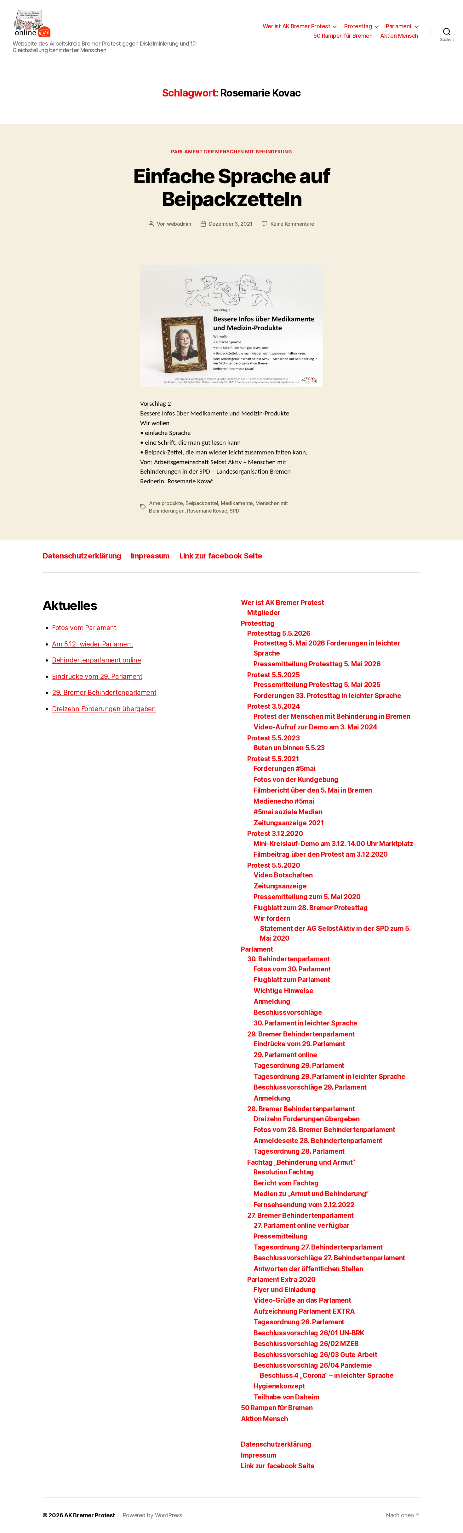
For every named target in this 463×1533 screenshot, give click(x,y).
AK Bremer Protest (89, 1515)
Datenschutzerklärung (82, 555)
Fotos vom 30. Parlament (292, 969)
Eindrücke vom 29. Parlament (97, 676)
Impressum (150, 555)
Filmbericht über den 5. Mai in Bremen (313, 790)
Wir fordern (272, 918)
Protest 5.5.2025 (273, 675)
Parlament (399, 26)
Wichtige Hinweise (283, 991)
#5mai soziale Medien (288, 812)
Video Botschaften (283, 875)
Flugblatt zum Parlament (292, 980)
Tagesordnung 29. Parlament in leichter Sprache (329, 1076)
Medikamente (237, 503)
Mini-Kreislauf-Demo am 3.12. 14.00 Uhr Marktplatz (333, 844)
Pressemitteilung (281, 1236)
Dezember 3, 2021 (231, 224)
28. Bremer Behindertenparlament (301, 1109)
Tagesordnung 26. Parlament (299, 1322)
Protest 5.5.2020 (273, 865)
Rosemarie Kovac (207, 511)
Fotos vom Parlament (84, 628)
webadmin (179, 224)
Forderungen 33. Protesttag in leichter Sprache (327, 696)
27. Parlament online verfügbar (302, 1225)
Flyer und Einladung (285, 1290)
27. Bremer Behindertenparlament (300, 1215)
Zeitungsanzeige (280, 886)
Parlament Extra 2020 (281, 1279)
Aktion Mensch (399, 35)
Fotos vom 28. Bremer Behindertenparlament (324, 1130)
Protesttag (358, 26)
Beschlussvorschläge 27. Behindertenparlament (329, 1258)
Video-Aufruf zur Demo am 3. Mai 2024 (315, 727)
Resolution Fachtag (284, 1172)
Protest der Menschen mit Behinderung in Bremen (332, 716)
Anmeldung (272, 1001)
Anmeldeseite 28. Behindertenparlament (318, 1141)
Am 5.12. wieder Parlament (92, 644)
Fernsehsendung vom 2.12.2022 (304, 1205)
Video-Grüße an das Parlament (302, 1300)
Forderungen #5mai (284, 768)
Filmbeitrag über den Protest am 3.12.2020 (321, 854)
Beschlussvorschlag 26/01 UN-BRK (309, 1333)
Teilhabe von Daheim (286, 1397)
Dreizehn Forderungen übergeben (104, 709)
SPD (234, 511)
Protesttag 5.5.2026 (279, 633)
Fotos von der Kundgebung (296, 779)
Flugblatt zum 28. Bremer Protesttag (311, 908)
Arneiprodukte (166, 503)
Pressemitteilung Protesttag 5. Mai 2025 (317, 685)
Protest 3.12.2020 (275, 834)
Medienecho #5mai (284, 801)
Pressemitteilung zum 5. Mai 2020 (307, 897)
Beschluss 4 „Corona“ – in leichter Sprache (327, 1375)
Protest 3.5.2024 (273, 706)
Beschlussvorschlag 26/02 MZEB (306, 1344)
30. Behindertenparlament (288, 959)
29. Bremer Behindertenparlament (104, 692)
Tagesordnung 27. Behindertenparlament (318, 1247)
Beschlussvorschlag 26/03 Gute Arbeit (315, 1355)
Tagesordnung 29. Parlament (299, 1065)
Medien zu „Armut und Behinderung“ (311, 1194)
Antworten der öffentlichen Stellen (308, 1269)
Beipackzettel (202, 503)
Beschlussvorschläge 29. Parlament (310, 1087)
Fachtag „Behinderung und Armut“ (301, 1162)
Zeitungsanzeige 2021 (289, 823)
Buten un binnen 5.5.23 (289, 748)
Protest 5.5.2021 (273, 759)
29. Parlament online (285, 1055)
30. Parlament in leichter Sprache (305, 1023)
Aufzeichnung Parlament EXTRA (304, 1311)
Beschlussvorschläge (288, 1012)
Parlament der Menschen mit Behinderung (231, 152)
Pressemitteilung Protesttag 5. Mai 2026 (317, 664)
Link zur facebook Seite (220, 555)
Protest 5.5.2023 (273, 738)
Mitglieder (263, 613)
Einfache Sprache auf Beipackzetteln (231, 187)
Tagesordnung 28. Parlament (299, 1151)
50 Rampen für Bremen (342, 35)
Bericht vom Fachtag (286, 1183)
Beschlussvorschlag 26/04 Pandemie (313, 1365)
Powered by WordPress (153, 1515)
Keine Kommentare (292, 224)
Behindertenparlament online (96, 660)
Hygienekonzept (279, 1386)
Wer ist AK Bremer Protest (296, 26)
